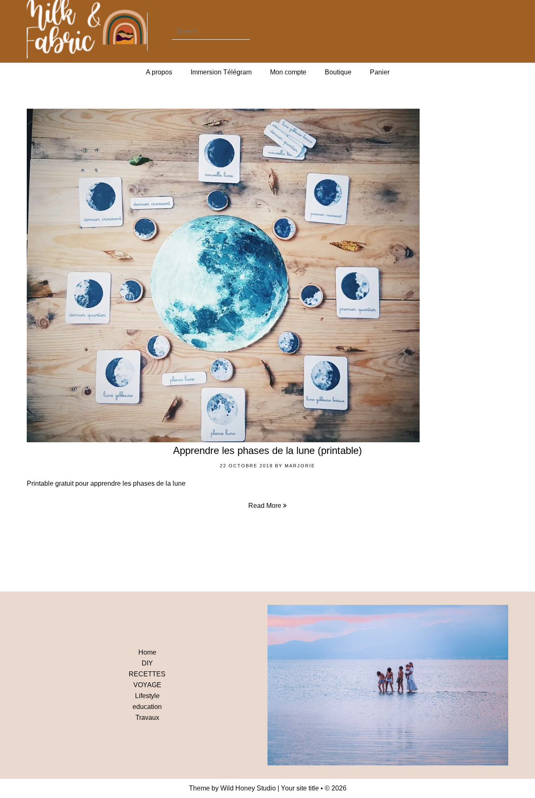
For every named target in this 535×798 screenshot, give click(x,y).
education (147, 706)
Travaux (147, 717)
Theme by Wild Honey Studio (232, 788)
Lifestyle (147, 695)
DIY (147, 663)
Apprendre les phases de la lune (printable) (267, 450)
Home (147, 652)
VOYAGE (147, 684)
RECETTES (147, 674)
